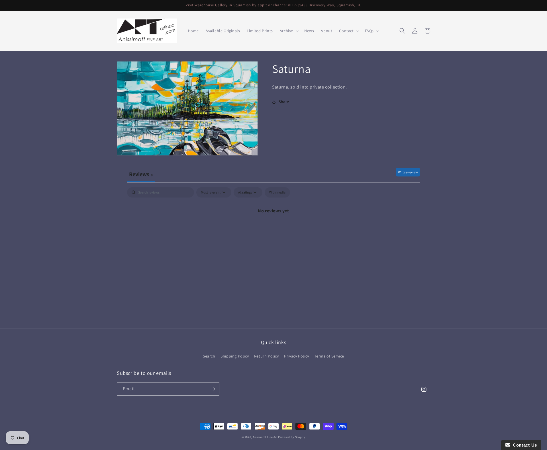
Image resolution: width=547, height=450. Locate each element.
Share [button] (284, 101)
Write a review (408, 172)
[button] (288, 31)
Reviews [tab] (141, 174)
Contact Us (523, 445)
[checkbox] (277, 192)
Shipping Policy (235, 356)
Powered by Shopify (291, 437)
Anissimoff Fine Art (265, 437)
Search (209, 356)
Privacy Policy (296, 356)
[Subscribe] (213, 389)
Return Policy (266, 356)
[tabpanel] (273, 230)
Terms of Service (329, 356)
